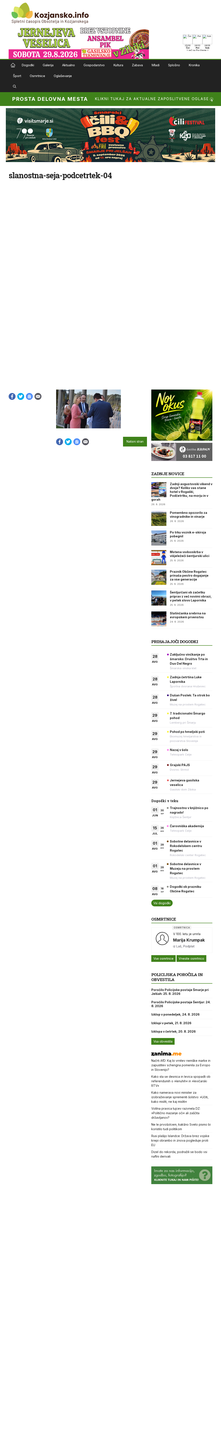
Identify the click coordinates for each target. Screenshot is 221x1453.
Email (38, 396)
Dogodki (28, 65)
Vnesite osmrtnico (191, 958)
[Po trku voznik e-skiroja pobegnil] (158, 538)
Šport (17, 76)
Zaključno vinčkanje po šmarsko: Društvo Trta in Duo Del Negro (189, 659)
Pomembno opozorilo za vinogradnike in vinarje (188, 514)
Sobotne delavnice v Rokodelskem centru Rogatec (186, 845)
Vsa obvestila (162, 1041)
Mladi (155, 65)
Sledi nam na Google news (29, 396)
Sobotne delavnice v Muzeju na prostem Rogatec (185, 868)
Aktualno (68, 65)
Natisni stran (135, 441)
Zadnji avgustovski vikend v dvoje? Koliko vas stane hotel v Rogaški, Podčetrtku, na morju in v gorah (181, 492)
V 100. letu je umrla (186, 934)
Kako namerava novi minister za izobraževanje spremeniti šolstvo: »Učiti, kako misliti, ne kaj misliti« (179, 1097)
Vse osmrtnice (163, 958)
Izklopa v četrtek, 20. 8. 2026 (173, 1031)
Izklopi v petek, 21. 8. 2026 (171, 1023)
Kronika (194, 65)
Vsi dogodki (161, 903)
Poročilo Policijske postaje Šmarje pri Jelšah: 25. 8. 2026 (180, 991)
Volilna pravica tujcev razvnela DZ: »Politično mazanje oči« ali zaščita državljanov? (175, 1113)
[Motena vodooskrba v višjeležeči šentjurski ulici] (158, 557)
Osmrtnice (37, 76)
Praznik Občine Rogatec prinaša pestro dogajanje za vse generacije (189, 575)
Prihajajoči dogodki (174, 641)
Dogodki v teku (164, 800)
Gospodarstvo (94, 65)
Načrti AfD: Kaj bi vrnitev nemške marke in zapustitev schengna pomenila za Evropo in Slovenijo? (180, 1065)
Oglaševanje (63, 76)
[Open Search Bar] (15, 86)
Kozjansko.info (13, 65)
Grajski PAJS (180, 765)
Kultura (118, 65)
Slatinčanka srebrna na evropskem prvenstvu (188, 615)
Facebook (12, 396)
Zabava (137, 65)
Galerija (48, 65)
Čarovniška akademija (187, 826)
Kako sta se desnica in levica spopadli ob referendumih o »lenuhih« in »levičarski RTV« (180, 1081)
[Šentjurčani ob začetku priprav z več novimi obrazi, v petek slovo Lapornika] (158, 598)
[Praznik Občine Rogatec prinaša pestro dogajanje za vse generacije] (158, 577)
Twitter (20, 396)
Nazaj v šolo (179, 750)
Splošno (174, 65)
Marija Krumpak (189, 940)
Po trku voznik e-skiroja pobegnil (188, 534)
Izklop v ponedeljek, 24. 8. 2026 (175, 1014)
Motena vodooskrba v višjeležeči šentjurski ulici (189, 554)
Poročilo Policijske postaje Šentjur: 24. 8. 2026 (181, 1004)
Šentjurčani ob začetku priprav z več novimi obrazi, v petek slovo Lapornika (191, 596)
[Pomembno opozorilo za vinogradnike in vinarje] (158, 518)
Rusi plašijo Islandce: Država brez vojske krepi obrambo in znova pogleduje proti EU (180, 1140)
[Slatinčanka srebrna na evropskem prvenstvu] (158, 618)
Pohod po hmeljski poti (187, 732)
